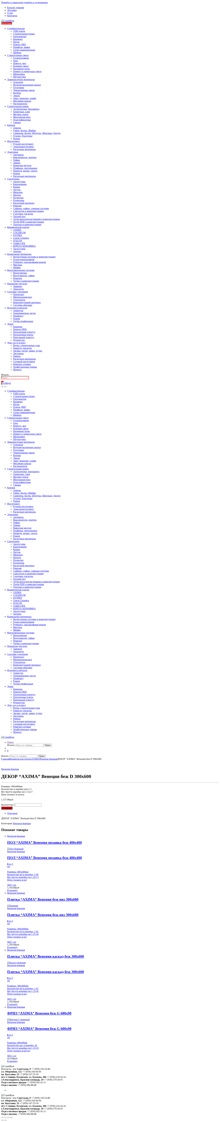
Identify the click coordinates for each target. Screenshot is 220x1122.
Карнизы (17, 326)
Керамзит (18, 39)
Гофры (16, 160)
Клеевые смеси (21, 66)
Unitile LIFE (19, 243)
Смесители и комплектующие (28, 211)
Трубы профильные (23, 321)
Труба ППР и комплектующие (28, 222)
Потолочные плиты (23, 334)
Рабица (17, 356)
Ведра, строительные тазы (26, 345)
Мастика (17, 265)
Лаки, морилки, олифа (24, 98)
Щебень (17, 52)
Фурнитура (19, 340)
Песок (16, 42)
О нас (10, 13)
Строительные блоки (24, 34)
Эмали (16, 95)
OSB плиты (19, 31)
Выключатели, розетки (25, 157)
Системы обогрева (22, 305)
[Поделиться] (5, 1117)
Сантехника (13, 179)
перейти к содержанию (36, 2)
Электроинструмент (23, 146)
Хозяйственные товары (25, 367)
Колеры (17, 93)
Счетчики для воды (23, 214)
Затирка (17, 251)
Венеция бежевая (48, 759)
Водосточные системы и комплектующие (34, 257)
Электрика (12, 152)
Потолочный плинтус (24, 332)
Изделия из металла (17, 308)
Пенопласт (18, 294)
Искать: (5, 374)
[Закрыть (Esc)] (2, 1117)
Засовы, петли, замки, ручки (27, 351)
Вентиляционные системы (20, 270)
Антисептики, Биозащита (26, 109)
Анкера (17, 128)
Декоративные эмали (24, 90)
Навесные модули (22, 165)
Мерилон (18, 192)
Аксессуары (19, 181)
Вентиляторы (20, 273)
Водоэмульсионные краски (27, 85)
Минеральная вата (22, 297)
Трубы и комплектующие (26, 281)
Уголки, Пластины (22, 136)
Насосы (17, 195)
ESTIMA (17, 235)
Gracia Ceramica (21, 238)
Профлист (18, 316)
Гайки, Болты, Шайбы (24, 130)
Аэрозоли (18, 82)
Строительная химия (17, 106)
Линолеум (18, 289)
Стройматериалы (16, 28)
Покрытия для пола (17, 283)
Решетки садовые (22, 364)
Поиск (10, 742)
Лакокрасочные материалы (21, 79)
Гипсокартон (19, 36)
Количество (7, 805)
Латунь (17, 189)
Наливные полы (21, 68)
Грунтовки (18, 87)
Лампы (16, 162)
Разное (16, 138)
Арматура (18, 310)
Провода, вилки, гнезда (25, 171)
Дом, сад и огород (16, 342)
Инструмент (13, 141)
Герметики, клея (21, 111)
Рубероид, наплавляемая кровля (29, 262)
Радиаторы (18, 200)
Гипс (15, 60)
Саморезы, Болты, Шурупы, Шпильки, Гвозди (36, 133)
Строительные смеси (18, 55)
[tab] (113, 813)
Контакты (12, 15)
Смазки (17, 122)
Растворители (20, 103)
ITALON (17, 240)
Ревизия (17, 205)
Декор (10, 324)
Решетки (17, 278)
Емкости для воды (22, 348)
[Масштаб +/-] (11, 1117)
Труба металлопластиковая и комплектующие (36, 219)
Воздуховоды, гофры (24, 275)
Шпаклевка (19, 74)
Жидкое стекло (20, 114)
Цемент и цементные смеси (27, 71)
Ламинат (17, 286)
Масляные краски (22, 101)
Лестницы (18, 353)
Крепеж (11, 125)
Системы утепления (17, 291)
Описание (12, 813)
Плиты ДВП (19, 44)
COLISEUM (19, 232)
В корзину (6, 808)
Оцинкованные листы (24, 313)
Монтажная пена (21, 117)
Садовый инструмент (24, 361)
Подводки (18, 197)
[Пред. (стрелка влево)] (2, 1120)
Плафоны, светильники (25, 168)
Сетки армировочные (24, 50)
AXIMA (17, 230)
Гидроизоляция (21, 58)
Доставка (12, 10)
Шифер (17, 267)
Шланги (17, 369)
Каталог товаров (15, 7)
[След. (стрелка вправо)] (5, 1120)
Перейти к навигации (12, 2)
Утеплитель (19, 299)
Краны (16, 187)
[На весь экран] (8, 1117)
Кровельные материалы (19, 254)
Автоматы (18, 154)
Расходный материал (23, 203)
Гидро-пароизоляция (23, 259)
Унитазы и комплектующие (27, 224)
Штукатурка (19, 77)
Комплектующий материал (27, 302)
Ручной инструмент (23, 144)
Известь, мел (19, 63)
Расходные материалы (24, 149)
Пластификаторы (22, 119)
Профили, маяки (21, 47)
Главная (5, 759)
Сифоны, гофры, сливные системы (31, 208)
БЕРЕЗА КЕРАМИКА (24, 246)
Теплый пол (19, 216)
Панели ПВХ (20, 329)
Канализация (19, 184)
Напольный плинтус (23, 337)
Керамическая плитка (18, 227)
